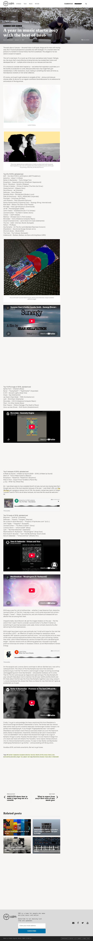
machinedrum (6, 756)
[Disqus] (31, 880)
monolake (13, 756)
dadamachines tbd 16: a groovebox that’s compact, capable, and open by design (46, 831)
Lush (53, 754)
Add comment (86, 40)
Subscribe (31, 931)
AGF (8, 754)
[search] (86, 3)
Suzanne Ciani (44, 756)
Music (30, 3)
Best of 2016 (7, 25)
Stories (18, 3)
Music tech (19, 25)
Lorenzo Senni (47, 754)
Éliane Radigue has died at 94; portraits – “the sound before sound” (15, 849)
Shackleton (36, 756)
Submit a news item (83, 938)
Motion (37, 3)
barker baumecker (14, 754)
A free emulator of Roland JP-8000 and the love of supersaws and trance (46, 849)
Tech (25, 3)
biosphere (22, 754)
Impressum (64, 938)
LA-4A (41, 754)
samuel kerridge (28, 756)
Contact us (72, 938)
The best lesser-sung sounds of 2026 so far (17, 832)
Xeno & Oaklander (54, 756)
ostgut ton (19, 756)
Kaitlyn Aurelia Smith (32, 754)
